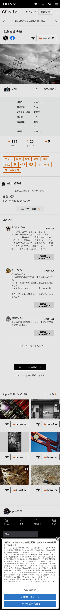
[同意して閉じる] (58, 538)
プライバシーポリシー (36, 581)
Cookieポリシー (28, 579)
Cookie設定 (30, 590)
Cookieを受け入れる (30, 603)
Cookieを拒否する (30, 596)
